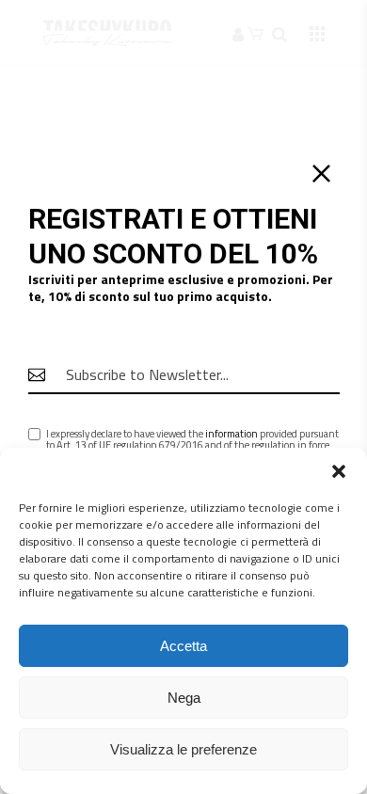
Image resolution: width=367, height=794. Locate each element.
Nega (184, 698)
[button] (338, 471)
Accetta (183, 646)
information (231, 433)
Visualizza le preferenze (183, 749)
